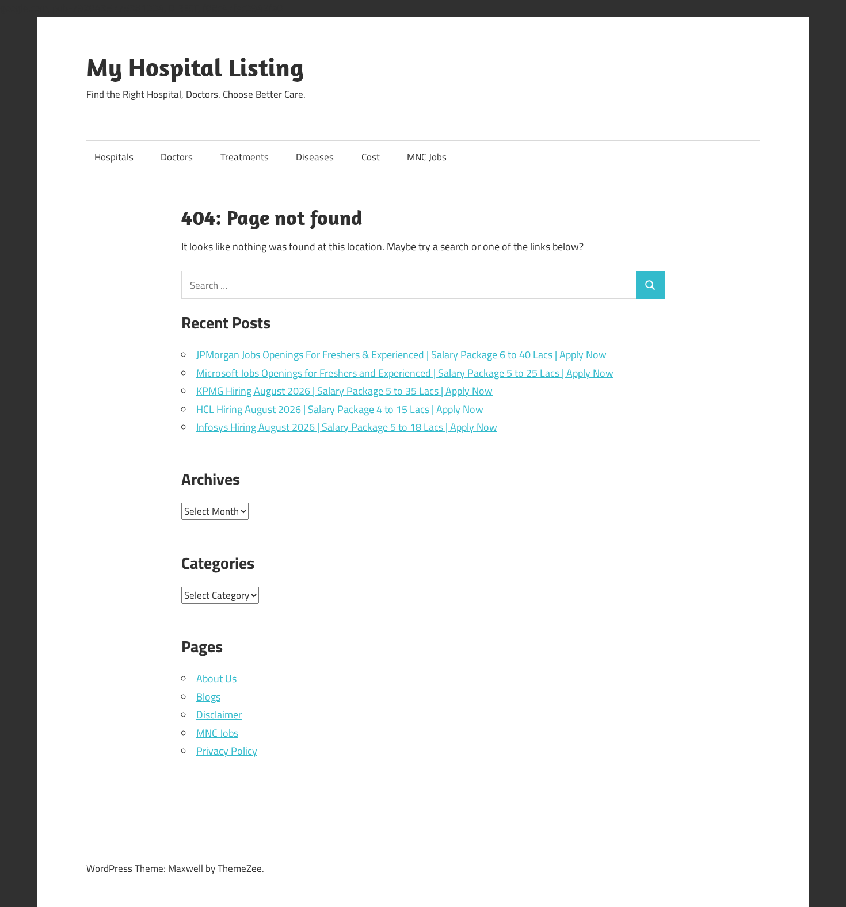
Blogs (208, 697)
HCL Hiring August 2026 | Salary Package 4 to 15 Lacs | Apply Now (339, 409)
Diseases (315, 157)
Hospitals (114, 157)
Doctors (177, 157)
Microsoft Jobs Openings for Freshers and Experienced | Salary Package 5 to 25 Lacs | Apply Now (404, 373)
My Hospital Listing (195, 67)
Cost (370, 157)
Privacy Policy (226, 751)
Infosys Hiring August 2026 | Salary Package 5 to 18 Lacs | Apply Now (346, 427)
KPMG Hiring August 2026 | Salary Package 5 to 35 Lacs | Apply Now (344, 391)
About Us (216, 678)
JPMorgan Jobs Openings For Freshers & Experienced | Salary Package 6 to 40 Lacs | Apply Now (401, 354)
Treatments (244, 157)
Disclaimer (219, 714)
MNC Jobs (427, 157)
